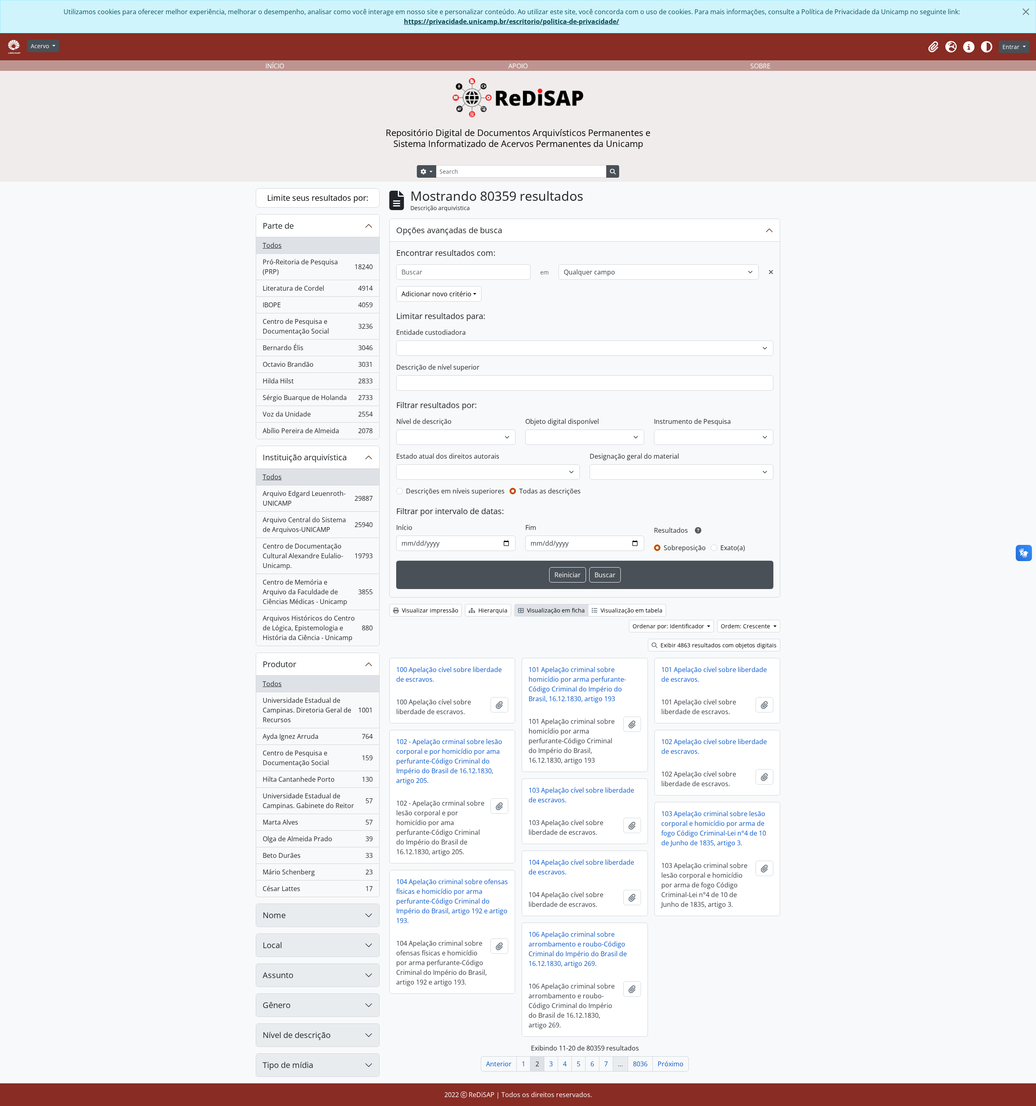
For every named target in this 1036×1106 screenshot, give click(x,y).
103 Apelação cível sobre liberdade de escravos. (581, 795)
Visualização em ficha (555, 610)
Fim (530, 527)
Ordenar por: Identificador (669, 626)
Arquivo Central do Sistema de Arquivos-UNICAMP (317, 524)
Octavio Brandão (317, 366)
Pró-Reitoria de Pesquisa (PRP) (317, 266)
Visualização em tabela (630, 610)
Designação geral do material (634, 456)
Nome (274, 915)
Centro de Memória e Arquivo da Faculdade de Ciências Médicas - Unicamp (317, 592)
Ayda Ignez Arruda (317, 738)
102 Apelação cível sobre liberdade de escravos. (714, 746)
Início (404, 527)
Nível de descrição (297, 1034)
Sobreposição (685, 547)
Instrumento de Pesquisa (692, 421)
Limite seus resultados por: (317, 197)
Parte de (278, 225)
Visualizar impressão (429, 610)
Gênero (277, 1005)
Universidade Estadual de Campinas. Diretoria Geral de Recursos (317, 710)
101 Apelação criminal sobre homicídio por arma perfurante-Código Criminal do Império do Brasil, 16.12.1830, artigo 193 (577, 684)
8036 (640, 1063)
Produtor (279, 664)
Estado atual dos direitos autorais (447, 456)
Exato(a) (732, 547)
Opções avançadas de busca (449, 230)
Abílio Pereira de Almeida (317, 432)
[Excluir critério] (771, 272)
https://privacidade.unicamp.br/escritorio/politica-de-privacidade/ (511, 21)
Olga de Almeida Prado (317, 840)
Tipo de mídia (288, 1064)
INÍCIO (274, 66)
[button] (933, 47)
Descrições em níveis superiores (455, 491)
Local (272, 945)
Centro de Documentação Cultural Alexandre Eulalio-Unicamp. (317, 556)
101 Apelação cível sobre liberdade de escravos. (714, 674)
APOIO (518, 66)
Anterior (499, 1063)
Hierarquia (492, 610)
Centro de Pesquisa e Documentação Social (317, 326)
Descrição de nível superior (438, 367)
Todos (272, 245)
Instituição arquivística (305, 457)
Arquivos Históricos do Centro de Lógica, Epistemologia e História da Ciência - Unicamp (317, 628)
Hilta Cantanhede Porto (317, 781)
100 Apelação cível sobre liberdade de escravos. (449, 674)
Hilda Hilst (317, 382)
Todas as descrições (550, 491)
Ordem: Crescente (746, 626)
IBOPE (317, 306)
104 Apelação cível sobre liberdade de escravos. (581, 867)
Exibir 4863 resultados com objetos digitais (718, 645)
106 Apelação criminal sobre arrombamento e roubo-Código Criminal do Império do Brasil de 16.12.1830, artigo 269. (578, 949)
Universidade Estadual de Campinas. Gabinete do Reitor (317, 800)
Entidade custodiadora (431, 332)
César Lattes (317, 890)
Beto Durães (317, 857)
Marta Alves (317, 824)
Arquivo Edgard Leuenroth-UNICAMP (317, 498)
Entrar (1011, 47)
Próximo (671, 1063)
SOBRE (760, 66)
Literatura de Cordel (317, 290)
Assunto (278, 975)
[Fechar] (1026, 11)
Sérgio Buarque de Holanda (317, 399)
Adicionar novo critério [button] (436, 293)
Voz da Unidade (317, 416)
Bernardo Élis (317, 349)
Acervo (41, 46)
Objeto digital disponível (562, 421)
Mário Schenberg (317, 874)
